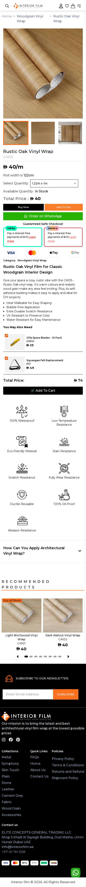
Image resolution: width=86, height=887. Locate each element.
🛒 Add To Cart (43, 390)
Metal (6, 757)
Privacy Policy (63, 759)
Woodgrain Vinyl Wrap (32, 260)
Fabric (7, 802)
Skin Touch (10, 770)
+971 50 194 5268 (13, 852)
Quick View (30, 625)
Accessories (11, 815)
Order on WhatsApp (45, 216)
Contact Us (39, 776)
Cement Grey (12, 795)
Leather (8, 789)
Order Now (13, 625)
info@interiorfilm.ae (18, 847)
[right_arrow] (68, 656)
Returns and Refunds (69, 771)
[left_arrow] (18, 656)
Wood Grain (11, 808)
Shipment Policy (65, 778)
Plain (6, 776)
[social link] (4, 739)
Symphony (10, 763)
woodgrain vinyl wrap (30, 18)
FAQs (34, 757)
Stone (6, 783)
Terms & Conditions (68, 765)
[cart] (73, 6)
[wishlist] (67, 6)
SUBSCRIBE (65, 694)
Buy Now (23, 207)
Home (7, 16)
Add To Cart (63, 207)
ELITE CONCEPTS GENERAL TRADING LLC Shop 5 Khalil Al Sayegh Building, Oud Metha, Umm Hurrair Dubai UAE (43, 837)
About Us (38, 770)
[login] (61, 6)
